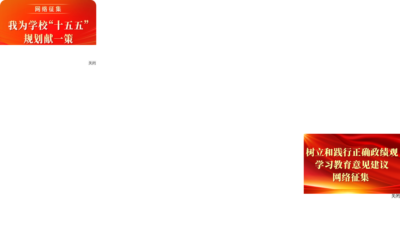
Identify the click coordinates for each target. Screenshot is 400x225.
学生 (333, 8)
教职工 (312, 8)
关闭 (92, 63)
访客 (352, 8)
